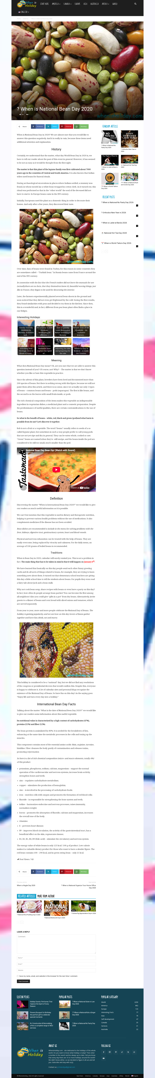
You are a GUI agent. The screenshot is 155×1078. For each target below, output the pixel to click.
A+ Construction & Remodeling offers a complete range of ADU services (41, 1025)
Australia (94, 4)
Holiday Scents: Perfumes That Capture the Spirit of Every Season (41, 1004)
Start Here (44, 4)
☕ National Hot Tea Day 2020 (114, 233)
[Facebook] (103, 1052)
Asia (85, 4)
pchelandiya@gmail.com (66, 1067)
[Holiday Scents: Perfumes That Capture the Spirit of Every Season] (22, 1004)
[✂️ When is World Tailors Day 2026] (110, 179)
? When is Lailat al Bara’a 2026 (114, 223)
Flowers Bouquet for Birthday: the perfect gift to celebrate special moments (40, 1015)
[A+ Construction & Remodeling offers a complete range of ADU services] (22, 1026)
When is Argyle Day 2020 (26, 885)
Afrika (104, 4)
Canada (67, 4)
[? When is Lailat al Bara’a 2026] (110, 160)
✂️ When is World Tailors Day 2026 (116, 243)
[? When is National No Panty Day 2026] (110, 137)
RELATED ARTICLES (26, 896)
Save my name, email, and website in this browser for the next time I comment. (48, 976)
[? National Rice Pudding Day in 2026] (29, 907)
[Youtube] (103, 1058)
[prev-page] (18, 922)
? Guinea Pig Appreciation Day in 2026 (83, 913)
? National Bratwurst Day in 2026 (54, 918)
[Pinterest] (116, 1052)
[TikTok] (122, 1052)
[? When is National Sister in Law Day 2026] (64, 1004)
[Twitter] (128, 1052)
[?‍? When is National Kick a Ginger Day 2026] (64, 1015)
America (55, 4)
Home (19, 19)
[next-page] (22, 922)
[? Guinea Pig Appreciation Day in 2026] (83, 906)
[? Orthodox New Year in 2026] (129, 139)
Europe (77, 4)
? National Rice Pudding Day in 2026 (28, 915)
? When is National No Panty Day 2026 (117, 202)
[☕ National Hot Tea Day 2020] (129, 159)
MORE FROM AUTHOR (46, 896)
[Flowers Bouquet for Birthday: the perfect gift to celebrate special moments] (22, 1015)
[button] (135, 4)
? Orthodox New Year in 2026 (113, 212)
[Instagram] (109, 1052)
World (114, 4)
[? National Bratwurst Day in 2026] (56, 908)
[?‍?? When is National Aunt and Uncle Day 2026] (129, 177)
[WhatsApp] (134, 1052)
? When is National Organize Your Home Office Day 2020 (78, 886)
